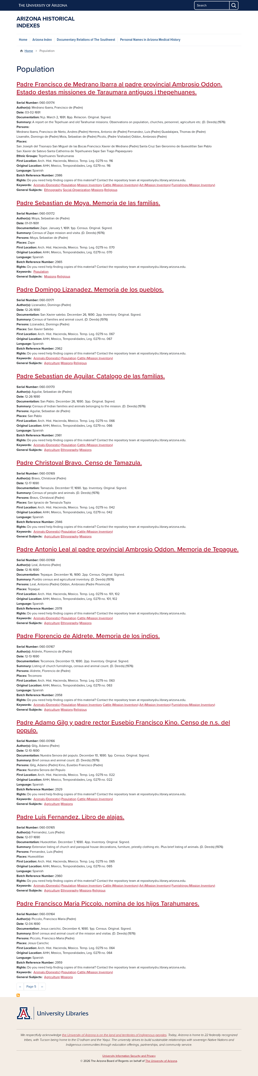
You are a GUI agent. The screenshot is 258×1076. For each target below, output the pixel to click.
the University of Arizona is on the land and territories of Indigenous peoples (114, 1035)
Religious (110, 190)
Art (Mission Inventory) (155, 185)
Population (68, 185)
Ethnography (53, 190)
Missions (97, 190)
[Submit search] (234, 5)
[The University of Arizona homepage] (43, 5)
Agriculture (52, 363)
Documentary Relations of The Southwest (86, 40)
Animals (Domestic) (46, 185)
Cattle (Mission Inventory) (120, 185)
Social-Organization (77, 190)
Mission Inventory (89, 185)
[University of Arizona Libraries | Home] (52, 1013)
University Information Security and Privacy (129, 1056)
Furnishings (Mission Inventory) (193, 185)
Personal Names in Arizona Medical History (150, 40)
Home (23, 40)
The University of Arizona (161, 1061)
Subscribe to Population (18, 995)
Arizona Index (42, 40)
